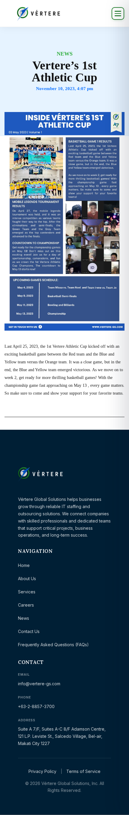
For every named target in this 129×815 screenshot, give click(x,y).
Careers (26, 604)
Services (26, 591)
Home (24, 565)
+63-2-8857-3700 (36, 706)
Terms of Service (83, 771)
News (23, 618)
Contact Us (29, 631)
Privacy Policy (42, 771)
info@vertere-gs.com (39, 683)
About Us (27, 578)
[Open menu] (118, 13)
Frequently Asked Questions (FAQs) (53, 644)
